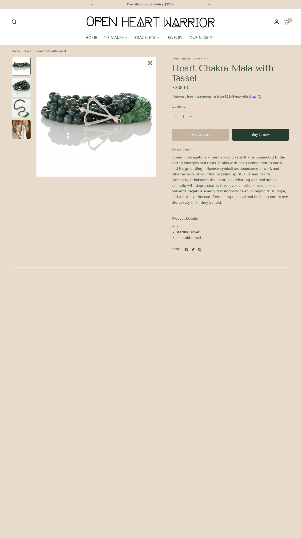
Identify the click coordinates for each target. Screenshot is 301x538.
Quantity (178, 107)
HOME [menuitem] (91, 38)
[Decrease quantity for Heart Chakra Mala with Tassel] (175, 117)
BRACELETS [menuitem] (144, 38)
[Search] (15, 22)
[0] (285, 21)
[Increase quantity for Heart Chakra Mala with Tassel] (191, 117)
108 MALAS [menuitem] (114, 38)
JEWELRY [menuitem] (174, 38)
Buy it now (261, 134)
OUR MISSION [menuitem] (203, 38)
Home (16, 51)
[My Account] (276, 21)
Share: (176, 249)
